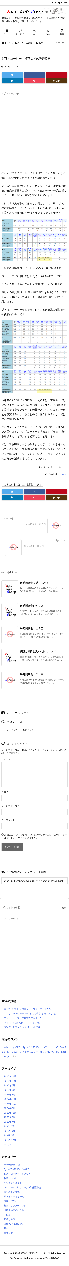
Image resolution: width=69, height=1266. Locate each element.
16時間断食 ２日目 (31, 674)
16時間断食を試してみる (34, 582)
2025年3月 (9, 1094)
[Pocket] (34, 80)
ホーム (7, 43)
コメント (5, 759)
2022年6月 (9, 1130)
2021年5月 (9, 1135)
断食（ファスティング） (16, 1205)
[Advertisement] (34, 131)
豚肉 (6, 1228)
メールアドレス (10, 806)
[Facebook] (34, 75)
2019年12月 (10, 1140)
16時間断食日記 (12, 1164)
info (64, 474)
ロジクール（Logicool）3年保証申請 (22, 1187)
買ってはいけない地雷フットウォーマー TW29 (27, 1008)
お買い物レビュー (13, 1178)
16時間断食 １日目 (31, 628)
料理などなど (10, 1201)
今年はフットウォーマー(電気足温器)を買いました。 (30, 1013)
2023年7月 (9, 1121)
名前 (4, 792)
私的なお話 (9, 1219)
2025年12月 (10, 1076)
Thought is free (52, 1258)
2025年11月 (10, 1080)
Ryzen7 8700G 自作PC (16, 1169)
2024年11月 (10, 1099)
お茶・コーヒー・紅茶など (51, 43)
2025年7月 (9, 1085)
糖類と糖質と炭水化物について (38, 651)
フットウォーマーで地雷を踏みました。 (24, 1018)
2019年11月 (10, 1144)
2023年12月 (10, 1112)
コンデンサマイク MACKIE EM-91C (22, 1027)
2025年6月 (9, 1090)
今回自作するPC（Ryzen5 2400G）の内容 (25, 1047)
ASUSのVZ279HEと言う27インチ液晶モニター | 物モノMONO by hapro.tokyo (34, 1052)
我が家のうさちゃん (14, 1196)
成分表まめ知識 (24, 43)
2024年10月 (10, 1103)
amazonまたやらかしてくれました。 (22, 1022)
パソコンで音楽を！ (14, 1182)
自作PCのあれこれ (13, 1223)
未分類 (7, 1214)
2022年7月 (9, 1126)
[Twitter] (12, 75)
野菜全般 (8, 1232)
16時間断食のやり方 (31, 605)
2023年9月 (9, 1117)
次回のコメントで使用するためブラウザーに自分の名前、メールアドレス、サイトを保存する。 (35, 836)
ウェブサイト (8, 820)
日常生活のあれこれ (14, 1210)
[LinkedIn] (12, 80)
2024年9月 (9, 1108)
